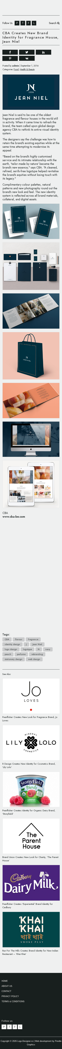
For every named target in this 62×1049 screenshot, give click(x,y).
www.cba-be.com (14, 517)
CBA (7, 639)
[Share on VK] (27, 58)
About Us (7, 986)
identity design (12, 644)
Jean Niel (37, 644)
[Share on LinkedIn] (43, 52)
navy (47, 649)
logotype (27, 649)
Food (16, 69)
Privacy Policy (10, 996)
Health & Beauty (27, 69)
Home (5, 981)
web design (34, 659)
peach (8, 654)
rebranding (37, 654)
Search (53, 23)
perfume (21, 654)
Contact (6, 991)
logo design (11, 649)
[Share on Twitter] (26, 52)
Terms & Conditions (13, 1001)
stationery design (13, 659)
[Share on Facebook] (10, 52)
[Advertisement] (31, 574)
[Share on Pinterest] (10, 58)
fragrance (33, 639)
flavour (18, 639)
